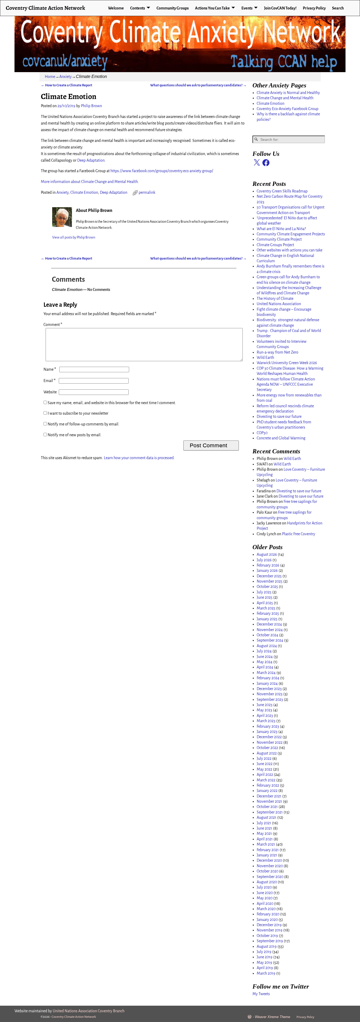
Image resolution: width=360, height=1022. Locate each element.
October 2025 (267, 586)
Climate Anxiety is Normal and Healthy (288, 93)
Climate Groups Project (275, 245)
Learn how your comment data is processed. (139, 458)
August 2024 (267, 646)
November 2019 (270, 930)
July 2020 (264, 887)
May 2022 (264, 769)
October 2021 (267, 807)
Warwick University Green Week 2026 (287, 363)
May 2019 (264, 962)
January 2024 (267, 683)
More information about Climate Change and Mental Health (89, 182)
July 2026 (264, 560)
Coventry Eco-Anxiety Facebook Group (287, 109)
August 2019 (267, 946)
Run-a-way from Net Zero (277, 352)
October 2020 (267, 871)
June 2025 (265, 597)
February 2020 (268, 914)
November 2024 (270, 630)
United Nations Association (279, 304)
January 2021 (267, 855)
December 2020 (269, 860)
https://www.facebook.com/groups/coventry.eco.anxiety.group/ (161, 171)
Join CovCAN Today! (280, 8)
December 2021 (269, 796)
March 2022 (266, 780)
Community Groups (173, 8)
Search (338, 8)
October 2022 (267, 748)
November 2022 (270, 742)
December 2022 (269, 737)
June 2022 (265, 764)
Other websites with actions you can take (289, 250)
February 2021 (268, 850)
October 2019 (267, 936)
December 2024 (269, 624)
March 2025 (266, 608)
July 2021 (264, 823)
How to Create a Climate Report (66, 85)
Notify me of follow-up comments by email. (83, 424)
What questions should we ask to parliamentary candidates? (198, 85)
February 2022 (268, 785)
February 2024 (268, 678)
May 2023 (264, 710)
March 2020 (266, 909)
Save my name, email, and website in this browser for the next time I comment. (112, 403)
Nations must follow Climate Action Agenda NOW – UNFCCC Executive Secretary (286, 384)
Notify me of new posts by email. (74, 435)
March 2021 (266, 844)
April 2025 (265, 603)
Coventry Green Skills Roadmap (282, 191)
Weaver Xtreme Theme (272, 1017)
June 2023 (265, 705)
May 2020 (265, 898)
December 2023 (269, 689)
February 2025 (268, 613)
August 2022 (267, 753)
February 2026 (268, 565)
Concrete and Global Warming (281, 438)
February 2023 (268, 726)
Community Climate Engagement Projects (291, 234)
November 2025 (270, 581)
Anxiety (65, 77)
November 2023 (270, 694)
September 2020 (270, 877)
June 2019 (265, 957)
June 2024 (265, 656)
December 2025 (269, 576)
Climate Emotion (84, 192)
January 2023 (267, 732)
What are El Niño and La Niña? (281, 229)
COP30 (262, 433)
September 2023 (270, 699)
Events (246, 8)
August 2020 (267, 882)
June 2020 (265, 893)
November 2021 (269, 801)
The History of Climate (275, 298)
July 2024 (264, 651)
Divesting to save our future (279, 416)
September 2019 (270, 941)
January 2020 (267, 919)
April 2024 (265, 667)
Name (49, 369)
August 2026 (267, 554)
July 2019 (264, 952)
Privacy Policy (314, 8)
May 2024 (265, 662)
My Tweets (261, 994)
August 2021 (266, 817)
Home (50, 77)
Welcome (116, 8)
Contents (137, 8)
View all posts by (73, 237)
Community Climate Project (279, 239)
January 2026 (267, 570)
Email (49, 381)
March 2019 (266, 973)
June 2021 (264, 828)
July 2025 (264, 592)
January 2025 (267, 619)
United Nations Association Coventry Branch (88, 1011)
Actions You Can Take (212, 8)
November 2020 (270, 866)
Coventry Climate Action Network (45, 8)
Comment (52, 325)
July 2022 (264, 758)
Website (50, 392)
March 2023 (266, 721)
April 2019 (265, 968)
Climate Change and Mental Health (285, 98)
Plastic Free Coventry (298, 534)
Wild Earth (265, 357)
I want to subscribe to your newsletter (77, 413)
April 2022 (265, 774)
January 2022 (267, 790)
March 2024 (266, 673)
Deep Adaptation (91, 160)
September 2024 (270, 640)
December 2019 (269, 925)
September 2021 (270, 812)
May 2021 (264, 833)
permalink (147, 192)
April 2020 (265, 903)
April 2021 (265, 839)
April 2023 (265, 715)
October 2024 (267, 635)
